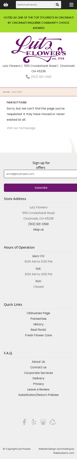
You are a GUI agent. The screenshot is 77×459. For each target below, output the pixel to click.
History (38, 324)
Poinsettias (38, 319)
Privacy (38, 384)
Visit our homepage (21, 128)
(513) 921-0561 (41, 77)
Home (6, 91)
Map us (38, 229)
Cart (5, 4)
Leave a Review (38, 389)
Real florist (38, 330)
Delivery (38, 378)
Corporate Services (38, 373)
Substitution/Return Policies (38, 395)
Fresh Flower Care (38, 335)
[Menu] (71, 4)
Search (58, 5)
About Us (38, 362)
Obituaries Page (38, 313)
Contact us (38, 367)
